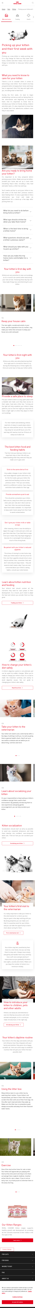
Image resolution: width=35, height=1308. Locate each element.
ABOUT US (5, 1278)
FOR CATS (5, 1254)
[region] (17, 1294)
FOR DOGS (5, 1260)
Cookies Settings (7, 1249)
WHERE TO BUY (7, 1266)
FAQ (3, 1272)
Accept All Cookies (17, 1302)
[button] (32, 17)
